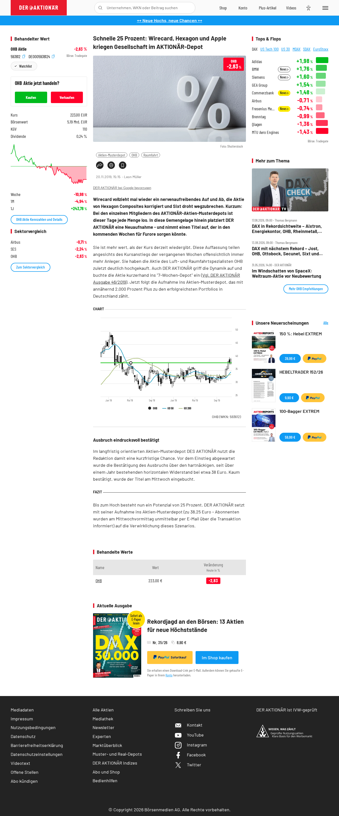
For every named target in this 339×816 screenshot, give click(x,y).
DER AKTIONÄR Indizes (115, 763)
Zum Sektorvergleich (30, 267)
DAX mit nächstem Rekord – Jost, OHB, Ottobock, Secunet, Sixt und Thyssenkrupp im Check (285, 251)
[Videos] (291, 7)
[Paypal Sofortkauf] (314, 358)
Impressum (22, 718)
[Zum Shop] (223, 7)
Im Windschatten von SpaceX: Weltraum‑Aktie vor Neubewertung (286, 273)
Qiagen (257, 124)
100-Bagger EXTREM (299, 411)
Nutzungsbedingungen (33, 727)
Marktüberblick (107, 745)
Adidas (257, 61)
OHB (134, 155)
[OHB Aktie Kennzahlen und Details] (49, 164)
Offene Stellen (24, 772)
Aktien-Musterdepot (111, 155)
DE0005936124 (40, 56)
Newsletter (103, 727)
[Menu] (324, 7)
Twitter (194, 764)
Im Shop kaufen (217, 657)
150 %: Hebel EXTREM (300, 333)
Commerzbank (263, 92)
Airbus (257, 100)
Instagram (197, 744)
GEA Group (260, 85)
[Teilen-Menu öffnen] (99, 165)
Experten (102, 736)
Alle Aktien (103, 709)
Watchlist (25, 66)
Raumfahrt (150, 155)
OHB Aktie (19, 49)
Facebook (196, 754)
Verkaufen (67, 97)
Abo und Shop (106, 772)
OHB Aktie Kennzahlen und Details (39, 219)
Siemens (258, 77)
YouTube (195, 735)
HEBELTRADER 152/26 (301, 372)
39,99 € (290, 358)
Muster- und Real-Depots (117, 754)
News (283, 69)
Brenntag (259, 116)
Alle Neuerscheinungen (319, 323)
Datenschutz (23, 736)
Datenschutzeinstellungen (37, 754)
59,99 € (290, 437)
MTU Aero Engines (265, 132)
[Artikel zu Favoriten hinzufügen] (122, 165)
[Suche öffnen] (100, 8)
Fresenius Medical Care (263, 108)
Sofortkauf (178, 657)
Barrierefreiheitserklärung (37, 745)
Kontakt (195, 725)
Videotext (20, 763)
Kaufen (31, 97)
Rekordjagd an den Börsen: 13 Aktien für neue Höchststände (195, 625)
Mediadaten (22, 709)
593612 (16, 56)
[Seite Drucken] (111, 165)
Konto (169, 675)
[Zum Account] (243, 7)
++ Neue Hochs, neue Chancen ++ (169, 20)
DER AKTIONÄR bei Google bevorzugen (122, 188)
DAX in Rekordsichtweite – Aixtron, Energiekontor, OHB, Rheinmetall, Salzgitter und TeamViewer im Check (288, 229)
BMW (255, 69)
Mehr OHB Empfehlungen (306, 288)
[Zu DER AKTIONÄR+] (267, 7)
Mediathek (103, 718)
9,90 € (289, 397)
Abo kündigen (24, 781)
